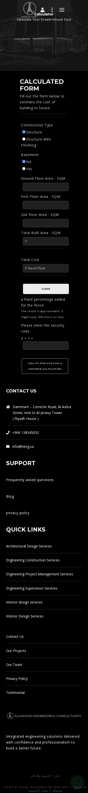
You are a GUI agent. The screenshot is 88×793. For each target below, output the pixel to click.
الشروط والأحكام (40, 776)
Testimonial (15, 692)
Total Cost (30, 259)
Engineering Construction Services (33, 560)
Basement (30, 154)
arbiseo (61, 787)
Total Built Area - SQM (40, 232)
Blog (10, 496)
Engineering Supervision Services (31, 588)
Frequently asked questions (30, 479)
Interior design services (24, 602)
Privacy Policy (17, 678)
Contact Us (15, 636)
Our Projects (16, 650)
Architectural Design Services (29, 546)
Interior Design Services (25, 616)
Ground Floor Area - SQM (43, 178)
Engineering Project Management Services (39, 574)
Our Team (14, 664)
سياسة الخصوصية (38, 790)
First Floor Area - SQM (40, 196)
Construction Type (37, 125)
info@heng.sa (23, 446)
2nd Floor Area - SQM (40, 214)
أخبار (57, 776)
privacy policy (18, 512)
